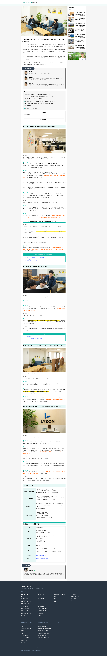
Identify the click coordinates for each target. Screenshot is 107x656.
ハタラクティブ (73, 600)
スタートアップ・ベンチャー (26, 628)
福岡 (55, 601)
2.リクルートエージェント (25, 598)
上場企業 (22, 625)
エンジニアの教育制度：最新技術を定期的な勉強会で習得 (37, 94)
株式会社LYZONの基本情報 (31, 108)
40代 (38, 601)
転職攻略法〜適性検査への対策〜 (43, 630)
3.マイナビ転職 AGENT (25, 600)
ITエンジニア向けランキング (42, 608)
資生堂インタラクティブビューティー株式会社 (34, 257)
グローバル (23, 630)
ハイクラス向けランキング (25, 608)
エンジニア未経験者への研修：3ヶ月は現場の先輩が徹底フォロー (39, 96)
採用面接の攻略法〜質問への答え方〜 (44, 633)
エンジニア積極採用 (24, 635)
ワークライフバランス (25, 637)
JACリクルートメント (25, 610)
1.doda (22, 596)
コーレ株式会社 (28, 336)
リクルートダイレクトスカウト (26, 613)
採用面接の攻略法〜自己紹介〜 (43, 632)
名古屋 (55, 598)
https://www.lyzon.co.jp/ (41, 555)
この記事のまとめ (29, 105)
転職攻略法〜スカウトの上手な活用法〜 (44, 628)
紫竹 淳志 (31, 570)
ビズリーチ (23, 615)
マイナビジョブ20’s (74, 598)
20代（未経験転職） (41, 598)
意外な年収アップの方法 (42, 635)
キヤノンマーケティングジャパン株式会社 (33, 338)
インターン (23, 642)
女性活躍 (22, 633)
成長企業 (22, 626)
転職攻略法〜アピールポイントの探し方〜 (45, 625)
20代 (38, 596)
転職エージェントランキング (26, 601)
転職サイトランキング (25, 603)
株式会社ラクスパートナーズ (31, 260)
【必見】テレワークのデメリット (43, 637)
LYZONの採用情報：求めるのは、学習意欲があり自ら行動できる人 (39, 103)
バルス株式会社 (28, 259)
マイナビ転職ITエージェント (42, 610)
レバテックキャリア (41, 613)
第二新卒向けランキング (75, 596)
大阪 (55, 596)
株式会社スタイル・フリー (30, 340)
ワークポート (40, 615)
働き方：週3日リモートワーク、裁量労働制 (34, 98)
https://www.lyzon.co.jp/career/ (42, 558)
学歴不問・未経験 (24, 640)
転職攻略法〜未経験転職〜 (42, 626)
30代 (38, 600)
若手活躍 (22, 632)
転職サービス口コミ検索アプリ (59, 625)
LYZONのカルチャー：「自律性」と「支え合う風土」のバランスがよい (40, 101)
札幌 (55, 600)
